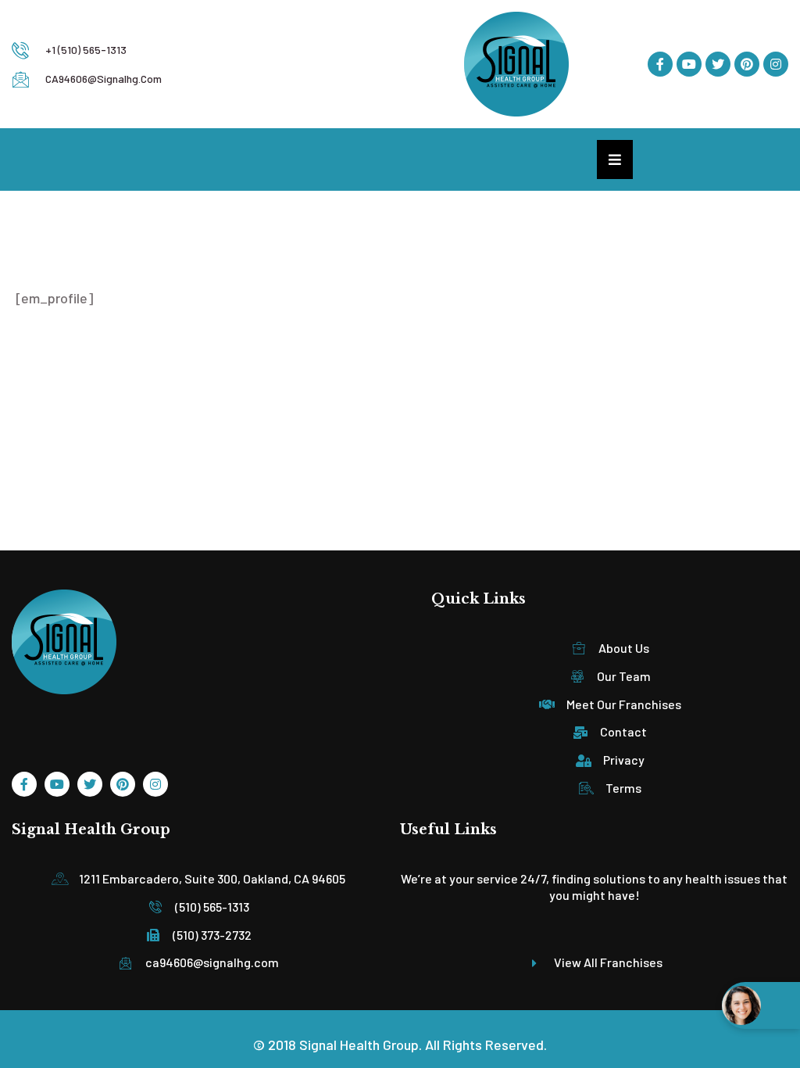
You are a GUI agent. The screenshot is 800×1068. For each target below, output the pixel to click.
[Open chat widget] (761, 1005)
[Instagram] (775, 64)
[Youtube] (689, 64)
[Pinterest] (746, 64)
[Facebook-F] (660, 64)
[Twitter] (717, 64)
